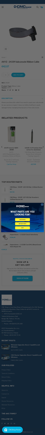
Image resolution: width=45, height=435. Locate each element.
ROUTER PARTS (22, 219)
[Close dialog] (42, 204)
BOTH (22, 227)
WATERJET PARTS (22, 223)
